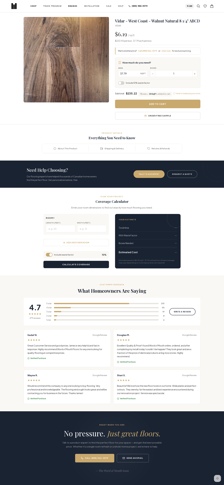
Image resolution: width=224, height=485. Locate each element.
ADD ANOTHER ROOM (77, 242)
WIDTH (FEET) (84, 223)
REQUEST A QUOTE (182, 174)
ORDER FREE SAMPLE (159, 116)
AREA (120, 68)
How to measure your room (188, 93)
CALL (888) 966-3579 (96, 458)
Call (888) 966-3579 (147, 51)
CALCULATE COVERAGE (76, 264)
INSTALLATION (92, 6)
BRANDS (72, 6)
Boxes (153, 68)
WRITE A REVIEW (182, 312)
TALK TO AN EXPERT (149, 174)
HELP (120, 6)
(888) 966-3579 (140, 6)
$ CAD (190, 6)
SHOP (33, 6)
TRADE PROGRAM (52, 6)
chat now (166, 51)
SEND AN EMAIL (134, 458)
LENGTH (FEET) (53, 223)
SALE (108, 6)
